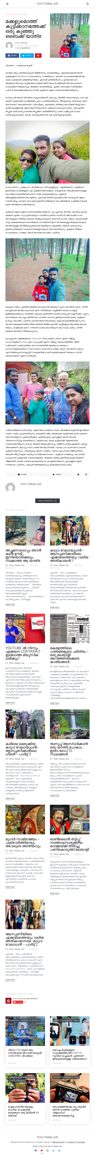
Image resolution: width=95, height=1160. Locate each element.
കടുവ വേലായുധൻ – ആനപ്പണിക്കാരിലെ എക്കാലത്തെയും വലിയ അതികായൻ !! (69, 555)
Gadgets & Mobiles (30, 1020)
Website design (58, 1142)
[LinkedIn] (59, 1152)
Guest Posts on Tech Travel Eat (47, 1146)
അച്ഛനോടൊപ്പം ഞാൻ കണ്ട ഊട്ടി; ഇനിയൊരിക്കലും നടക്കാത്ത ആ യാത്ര (23, 555)
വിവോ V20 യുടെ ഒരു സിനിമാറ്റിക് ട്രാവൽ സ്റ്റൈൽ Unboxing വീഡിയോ (25, 1052)
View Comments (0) (47, 501)
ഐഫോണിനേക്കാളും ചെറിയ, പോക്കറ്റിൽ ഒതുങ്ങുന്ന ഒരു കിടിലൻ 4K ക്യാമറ (23, 1111)
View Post (10, 604)
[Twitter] (53, 1152)
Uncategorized (16, 1081)
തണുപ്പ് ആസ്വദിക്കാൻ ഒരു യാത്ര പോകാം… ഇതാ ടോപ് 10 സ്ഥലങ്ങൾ (69, 749)
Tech (23, 618)
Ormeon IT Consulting (76, 1142)
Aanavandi (10, 14)
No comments (24, 48)
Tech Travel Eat (47, 3)
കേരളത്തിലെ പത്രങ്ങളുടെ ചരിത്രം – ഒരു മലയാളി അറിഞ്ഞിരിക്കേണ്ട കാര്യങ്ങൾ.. (69, 655)
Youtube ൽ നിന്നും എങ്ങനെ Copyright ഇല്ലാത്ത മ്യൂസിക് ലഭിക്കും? (23, 653)
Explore (70, 713)
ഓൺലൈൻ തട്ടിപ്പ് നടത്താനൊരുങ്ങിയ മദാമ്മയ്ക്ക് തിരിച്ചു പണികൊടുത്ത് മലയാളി (69, 844)
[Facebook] (35, 1152)
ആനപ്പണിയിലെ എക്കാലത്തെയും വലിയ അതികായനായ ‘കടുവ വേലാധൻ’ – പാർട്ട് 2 (24, 939)
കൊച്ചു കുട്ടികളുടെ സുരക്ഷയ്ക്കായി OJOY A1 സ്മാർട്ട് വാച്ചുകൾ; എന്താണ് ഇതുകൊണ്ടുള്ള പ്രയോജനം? (69, 1054)
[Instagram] (47, 1152)
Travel (79, 713)
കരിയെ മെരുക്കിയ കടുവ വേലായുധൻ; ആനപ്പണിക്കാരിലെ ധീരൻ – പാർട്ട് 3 (21, 749)
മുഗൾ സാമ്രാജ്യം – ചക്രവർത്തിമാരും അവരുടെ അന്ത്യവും (23, 842)
